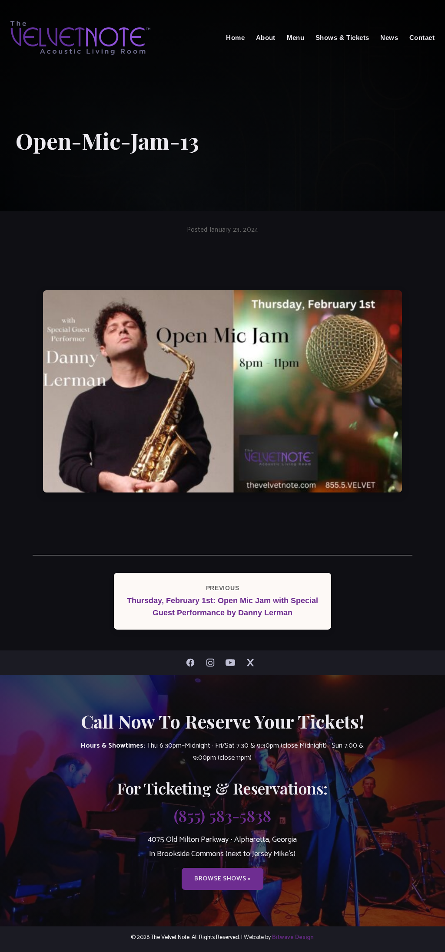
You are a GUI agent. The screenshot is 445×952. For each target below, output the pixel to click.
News (389, 37)
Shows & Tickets (342, 37)
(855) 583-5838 (222, 815)
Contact (422, 37)
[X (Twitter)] (252, 663)
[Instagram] (212, 663)
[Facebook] (192, 663)
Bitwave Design (293, 937)
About (266, 37)
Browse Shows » (222, 878)
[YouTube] (232, 663)
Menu (296, 37)
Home (235, 37)
